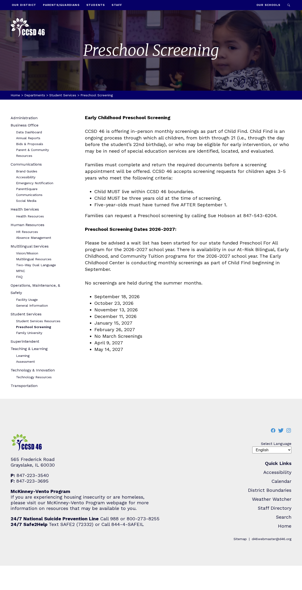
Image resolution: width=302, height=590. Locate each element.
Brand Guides (26, 171)
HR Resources (27, 232)
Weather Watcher (271, 499)
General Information (32, 305)
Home (15, 95)
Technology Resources (34, 377)
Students (95, 5)
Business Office (24, 125)
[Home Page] (28, 28)
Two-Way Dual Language (36, 265)
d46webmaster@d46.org (271, 539)
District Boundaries (269, 490)
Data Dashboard (29, 132)
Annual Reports (28, 138)
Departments (34, 95)
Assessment (25, 361)
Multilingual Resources (33, 259)
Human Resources (27, 225)
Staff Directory (274, 508)
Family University (29, 333)
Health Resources (30, 216)
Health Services (25, 209)
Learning (22, 356)
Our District (24, 5)
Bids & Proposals (29, 144)
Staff (117, 5)
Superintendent (25, 341)
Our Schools (268, 5)
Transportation (24, 385)
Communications (26, 164)
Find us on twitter (281, 430)
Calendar (281, 481)
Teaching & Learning (29, 348)
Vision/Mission (27, 253)
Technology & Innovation (33, 370)
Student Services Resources (38, 321)
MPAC (20, 271)
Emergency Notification (34, 183)
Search (288, 5)
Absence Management (33, 238)
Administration (24, 118)
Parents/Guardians (61, 5)
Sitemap (240, 539)
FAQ (19, 277)
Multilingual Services (30, 246)
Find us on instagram (288, 430)
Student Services (62, 95)
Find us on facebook (273, 430)
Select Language (276, 443)
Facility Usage (27, 299)
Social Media (26, 201)
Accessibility (25, 177)
